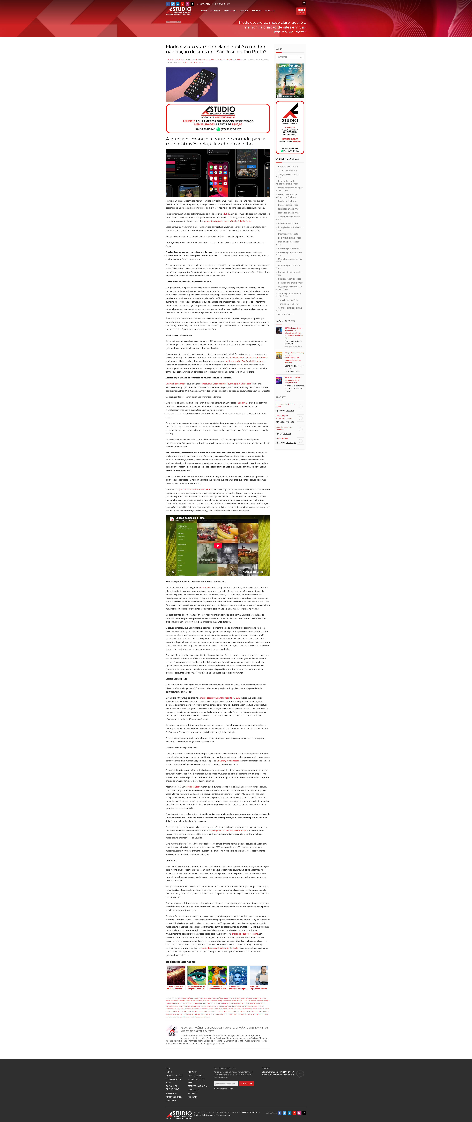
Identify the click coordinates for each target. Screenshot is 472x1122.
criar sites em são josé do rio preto (205, 1009)
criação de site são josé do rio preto (249, 1001)
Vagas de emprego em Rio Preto (289, 309)
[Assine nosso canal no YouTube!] (182, 4)
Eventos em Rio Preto (288, 205)
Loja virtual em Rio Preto (289, 237)
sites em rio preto (177, 1017)
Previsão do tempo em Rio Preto (289, 273)
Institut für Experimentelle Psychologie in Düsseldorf (226, 383)
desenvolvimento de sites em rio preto (196, 1014)
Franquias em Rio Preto (289, 212)
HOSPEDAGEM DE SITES (196, 1081)
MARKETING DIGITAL (198, 1086)
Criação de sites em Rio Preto (192, 62)
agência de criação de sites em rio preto (191, 998)
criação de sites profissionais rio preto (250, 1003)
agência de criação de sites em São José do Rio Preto (227, 221)
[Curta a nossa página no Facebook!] (168, 4)
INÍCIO (169, 1072)
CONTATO (171, 1100)
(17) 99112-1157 (222, 4)
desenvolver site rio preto (191, 1011)
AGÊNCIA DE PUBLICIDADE (172, 1088)
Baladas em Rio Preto (288, 166)
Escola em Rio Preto (287, 201)
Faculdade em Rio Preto (289, 208)
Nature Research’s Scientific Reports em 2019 (219, 697)
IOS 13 (227, 214)
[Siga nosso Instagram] (187, 4)
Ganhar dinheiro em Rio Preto (288, 218)
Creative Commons (249, 1112)
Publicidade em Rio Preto (289, 278)
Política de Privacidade (204, 1115)
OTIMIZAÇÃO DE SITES (173, 1081)
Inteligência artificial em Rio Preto (289, 228)
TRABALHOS (194, 1089)
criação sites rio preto (183, 1009)
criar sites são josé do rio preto (245, 1009)
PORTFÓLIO (171, 1093)
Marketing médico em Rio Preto (289, 253)
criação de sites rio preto (213, 1006)
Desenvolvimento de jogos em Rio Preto (289, 189)
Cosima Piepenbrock (175, 383)
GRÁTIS (301, 11)
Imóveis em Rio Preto (288, 223)
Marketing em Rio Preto (289, 248)
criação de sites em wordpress (223, 1003)
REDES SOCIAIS (195, 1075)
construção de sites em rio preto (183, 1001)
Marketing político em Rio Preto (289, 260)
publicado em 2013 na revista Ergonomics (248, 357)
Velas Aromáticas (286, 314)
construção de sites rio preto (206, 1001)
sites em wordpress (191, 1017)
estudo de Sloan (192, 786)
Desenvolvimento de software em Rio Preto (286, 195)
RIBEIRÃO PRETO (174, 1097)
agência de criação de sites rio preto (220, 998)
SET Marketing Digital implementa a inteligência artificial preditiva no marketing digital (294, 333)
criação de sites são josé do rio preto (237, 1006)
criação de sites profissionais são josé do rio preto (184, 1006)
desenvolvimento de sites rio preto (224, 1014)
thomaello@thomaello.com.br (281, 1074)
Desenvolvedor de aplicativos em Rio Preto (287, 182)
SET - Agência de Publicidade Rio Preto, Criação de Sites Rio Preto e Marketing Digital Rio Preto (205, 60)
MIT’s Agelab (205, 587)
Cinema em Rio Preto (287, 170)
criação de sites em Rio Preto (245, 933)
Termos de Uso (223, 1115)
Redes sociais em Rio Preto (290, 282)
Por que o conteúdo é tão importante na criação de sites (293, 380)
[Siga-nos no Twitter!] (173, 4)
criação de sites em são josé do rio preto (197, 1003)
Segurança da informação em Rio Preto (289, 288)
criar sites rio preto (225, 1009)
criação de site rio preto (227, 1001)
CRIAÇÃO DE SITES (174, 1075)
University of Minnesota (228, 760)
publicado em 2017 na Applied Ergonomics (244, 361)
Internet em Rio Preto (288, 234)
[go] (301, 57)
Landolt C (242, 402)
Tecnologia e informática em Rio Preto (288, 294)
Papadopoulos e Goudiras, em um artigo (227, 830)
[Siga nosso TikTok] (192, 4)
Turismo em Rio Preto (288, 304)
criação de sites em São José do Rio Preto (219, 948)
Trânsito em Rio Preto (288, 300)
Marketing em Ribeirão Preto (287, 243)
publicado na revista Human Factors (195, 489)
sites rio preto (204, 1017)
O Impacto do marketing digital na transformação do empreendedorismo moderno (294, 358)
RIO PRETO (193, 1093)
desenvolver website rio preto (242, 1011)
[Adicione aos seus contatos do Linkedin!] (177, 4)
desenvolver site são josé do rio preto (216, 1011)
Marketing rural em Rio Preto (288, 267)
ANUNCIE (192, 1097)
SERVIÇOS (192, 1072)
